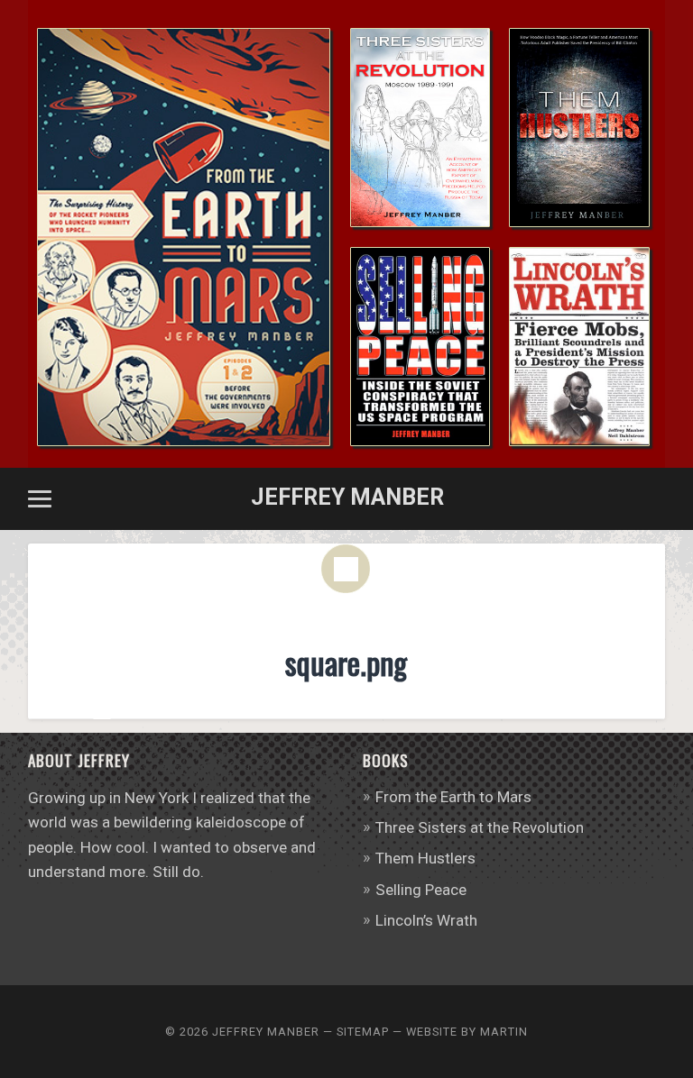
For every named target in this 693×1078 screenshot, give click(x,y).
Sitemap (363, 1031)
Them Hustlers (425, 858)
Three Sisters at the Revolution (479, 827)
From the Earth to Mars (453, 797)
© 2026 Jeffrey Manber (242, 1031)
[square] (346, 595)
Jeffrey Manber (347, 497)
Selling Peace (421, 890)
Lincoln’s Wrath (426, 920)
